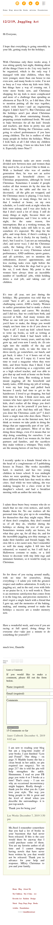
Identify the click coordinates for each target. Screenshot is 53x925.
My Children (17, 894)
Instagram (17, 3)
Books (25, 10)
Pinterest (37, 3)
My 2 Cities (28, 894)
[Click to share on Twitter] (17, 661)
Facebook (24, 3)
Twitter (30, 3)
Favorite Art (17, 898)
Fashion (26, 898)
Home (5, 10)
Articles (33, 10)
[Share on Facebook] (13, 661)
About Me (18, 10)
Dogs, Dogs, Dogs (25, 903)
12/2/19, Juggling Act (21, 21)
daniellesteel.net (29, 912)
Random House (44, 3)
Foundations (43, 10)
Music (15, 903)
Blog (11, 10)
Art (35, 894)
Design (33, 898)
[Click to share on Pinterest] (21, 661)
